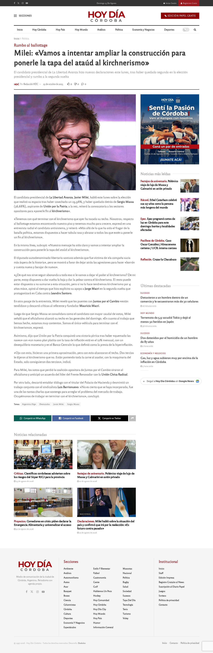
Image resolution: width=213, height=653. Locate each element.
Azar (66, 586)
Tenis (125, 609)
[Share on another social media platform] (132, 418)
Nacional (22, 466)
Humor (96, 622)
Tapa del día (129, 600)
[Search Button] (195, 29)
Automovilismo (71, 577)
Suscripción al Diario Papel (171, 586)
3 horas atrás (147, 366)
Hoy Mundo (81, 29)
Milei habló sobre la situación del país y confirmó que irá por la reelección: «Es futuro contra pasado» (105, 524)
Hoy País (60, 29)
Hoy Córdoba (39, 29)
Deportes (169, 29)
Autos (66, 582)
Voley (125, 618)
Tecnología (128, 604)
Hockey (97, 595)
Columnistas (70, 604)
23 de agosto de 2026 (24, 481)
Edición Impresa (166, 577)
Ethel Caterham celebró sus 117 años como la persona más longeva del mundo (158, 203)
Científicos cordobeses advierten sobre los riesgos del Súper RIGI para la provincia (42, 475)
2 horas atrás (147, 346)
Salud (125, 586)
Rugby (126, 582)
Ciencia (67, 600)
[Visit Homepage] (106, 15)
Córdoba (21, 514)
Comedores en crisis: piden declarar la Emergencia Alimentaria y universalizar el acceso (42, 522)
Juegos (162, 591)
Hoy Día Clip (99, 609)
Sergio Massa (73, 404)
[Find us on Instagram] (23, 3)
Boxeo (67, 595)
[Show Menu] (15, 16)
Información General (103, 627)
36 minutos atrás (149, 326)
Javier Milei (58, 404)
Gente (96, 582)
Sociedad (127, 591)
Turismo (127, 613)
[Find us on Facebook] (14, 3)
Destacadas (44, 404)
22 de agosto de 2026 (88, 481)
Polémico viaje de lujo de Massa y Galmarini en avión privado (105, 475)
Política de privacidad (169, 600)
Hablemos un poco (102, 591)
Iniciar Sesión (171, 3)
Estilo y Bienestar (101, 568)
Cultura (67, 613)
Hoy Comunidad (101, 600)
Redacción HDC (31, 84)
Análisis (101, 29)
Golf (95, 586)
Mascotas (127, 568)
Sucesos (145, 293)
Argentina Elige (29, 404)
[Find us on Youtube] (27, 3)
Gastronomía (99, 577)
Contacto (163, 604)
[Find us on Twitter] (18, 3)
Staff (161, 573)
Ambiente (68, 568)
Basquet (67, 591)
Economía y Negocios (143, 29)
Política (119, 29)
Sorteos (162, 595)
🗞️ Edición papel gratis (180, 15)
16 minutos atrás (149, 306)
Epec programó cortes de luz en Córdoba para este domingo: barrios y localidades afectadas (157, 224)
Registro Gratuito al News (171, 582)
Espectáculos (70, 627)
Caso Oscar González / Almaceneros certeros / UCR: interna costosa (158, 244)
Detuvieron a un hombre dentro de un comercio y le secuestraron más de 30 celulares (169, 299)
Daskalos (81, 643)
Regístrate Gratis (189, 3)
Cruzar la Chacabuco (158, 259)
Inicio (20, 29)
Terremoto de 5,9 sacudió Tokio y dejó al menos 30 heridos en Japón (165, 319)
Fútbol (96, 573)
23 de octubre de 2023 (53, 84)
